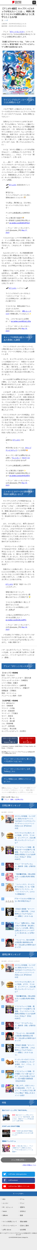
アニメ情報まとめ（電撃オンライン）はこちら (18, 780)
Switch (5, 1211)
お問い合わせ (7, 1229)
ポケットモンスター (17, 32)
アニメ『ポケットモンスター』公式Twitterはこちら (17, 770)
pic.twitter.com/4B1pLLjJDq (21, 321)
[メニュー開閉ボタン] (34, 2)
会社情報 (23, 1229)
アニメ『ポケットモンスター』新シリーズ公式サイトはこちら (18, 760)
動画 (21, 1215)
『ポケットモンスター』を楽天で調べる (27, 740)
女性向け (23, 1211)
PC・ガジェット (8, 1207)
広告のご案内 (24, 1225)
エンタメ (5, 1203)
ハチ (6, 20)
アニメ (15, 788)
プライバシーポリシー (10, 1225)
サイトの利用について (10, 1221)
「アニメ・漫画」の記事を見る (13, 799)
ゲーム (22, 1199)
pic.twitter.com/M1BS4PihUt (19, 223)
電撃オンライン (7, 788)
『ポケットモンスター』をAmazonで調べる (10, 740)
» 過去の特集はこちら (29, 1165)
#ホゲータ (26, 458)
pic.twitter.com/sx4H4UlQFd (19, 476)
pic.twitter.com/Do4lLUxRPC (16, 620)
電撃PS (22, 1207)
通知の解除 (23, 1221)
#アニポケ (12, 185)
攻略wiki (5, 1215)
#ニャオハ (16, 458)
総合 (4, 1199)
